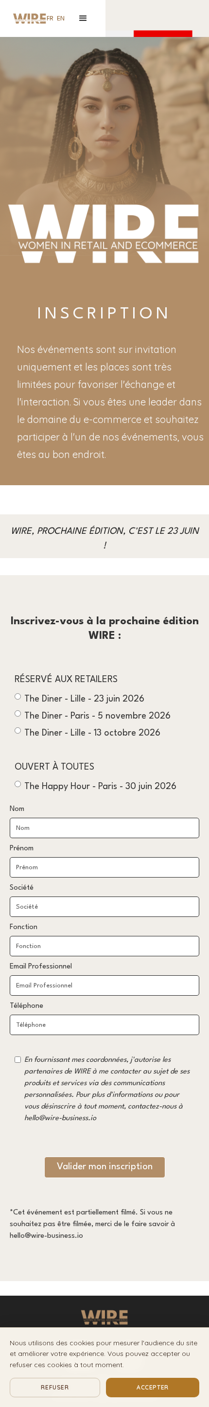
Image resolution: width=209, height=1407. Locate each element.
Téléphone (26, 1006)
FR (50, 19)
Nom (17, 809)
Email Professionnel (41, 966)
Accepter (153, 1387)
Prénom (22, 848)
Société (22, 888)
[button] (83, 18)
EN (61, 19)
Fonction (23, 927)
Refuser (55, 1387)
